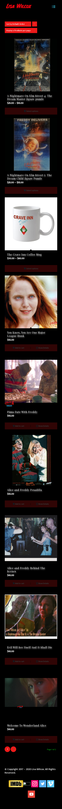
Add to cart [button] (19, 348)
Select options (32, 111)
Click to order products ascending (34, 25)
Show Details (43, 348)
